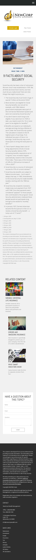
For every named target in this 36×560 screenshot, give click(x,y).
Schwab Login (13, 28)
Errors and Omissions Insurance (16, 333)
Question (7, 417)
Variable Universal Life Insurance (13, 299)
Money (5, 542)
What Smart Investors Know (15, 365)
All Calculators (7, 551)
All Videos (5, 549)
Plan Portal (27, 28)
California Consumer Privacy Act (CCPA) (15, 479)
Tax (4, 540)
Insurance (5, 538)
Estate (4, 535)
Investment (6, 533)
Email (6, 411)
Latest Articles (7, 547)
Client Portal (27, 32)
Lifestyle (5, 545)
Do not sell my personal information (17, 483)
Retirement (6, 531)
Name (6, 405)
